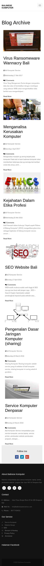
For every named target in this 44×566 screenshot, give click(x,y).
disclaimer (8, 536)
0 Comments (9, 80)
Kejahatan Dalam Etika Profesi (19, 202)
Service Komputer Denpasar (21, 408)
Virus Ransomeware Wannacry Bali (21, 60)
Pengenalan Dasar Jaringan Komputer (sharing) (22, 336)
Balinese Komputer (7, 6)
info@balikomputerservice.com (22, 507)
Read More (7, 96)
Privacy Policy (9, 533)
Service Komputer (10, 522)
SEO (5, 528)
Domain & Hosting (11, 530)
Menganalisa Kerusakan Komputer (14, 131)
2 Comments (11, 428)
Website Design (10, 525)
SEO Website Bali (21, 267)
